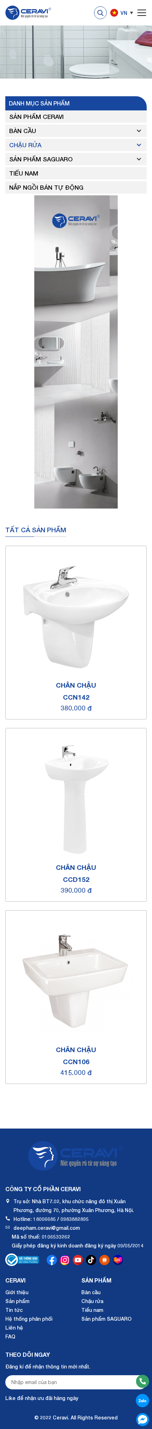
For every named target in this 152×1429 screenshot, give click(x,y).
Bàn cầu (22, 130)
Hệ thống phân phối (28, 1319)
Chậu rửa (25, 145)
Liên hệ (14, 1328)
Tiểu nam (23, 173)
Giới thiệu (16, 1292)
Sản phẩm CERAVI (36, 116)
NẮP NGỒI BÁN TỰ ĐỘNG (46, 187)
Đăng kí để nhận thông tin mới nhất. (47, 1367)
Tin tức (14, 1310)
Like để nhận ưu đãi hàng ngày (41, 1398)
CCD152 (76, 879)
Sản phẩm (17, 1301)
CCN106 (76, 1061)
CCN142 (76, 697)
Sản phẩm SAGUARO (41, 159)
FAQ (10, 1336)
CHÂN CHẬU (76, 685)
